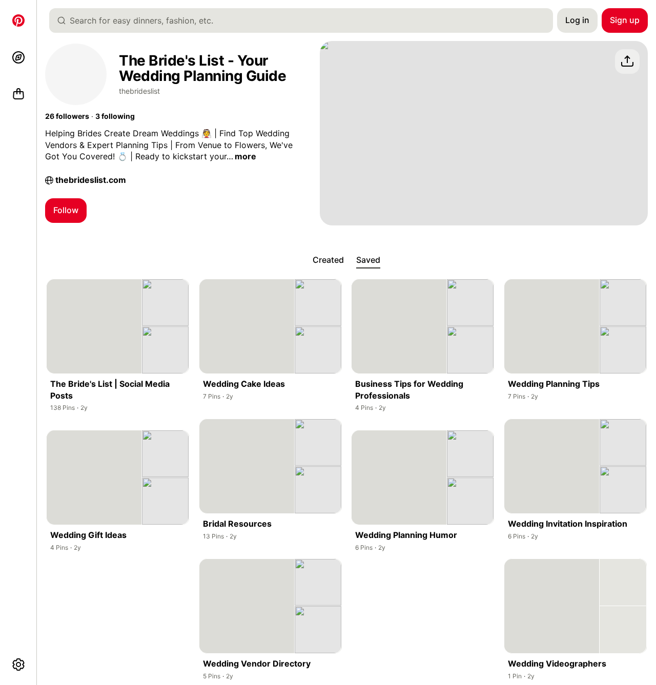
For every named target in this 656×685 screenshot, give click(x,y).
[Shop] (18, 94)
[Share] (627, 61)
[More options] (18, 664)
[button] (67, 116)
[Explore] (18, 57)
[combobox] (305, 20)
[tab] (328, 260)
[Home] (18, 20)
